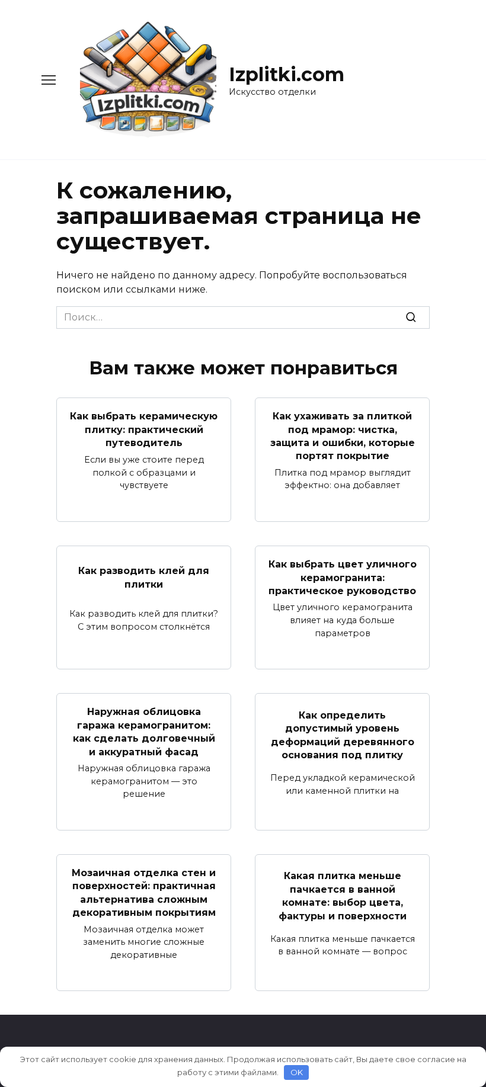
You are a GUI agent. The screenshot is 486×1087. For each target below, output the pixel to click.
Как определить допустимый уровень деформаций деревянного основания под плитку (342, 734)
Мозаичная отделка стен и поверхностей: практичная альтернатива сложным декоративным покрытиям (144, 892)
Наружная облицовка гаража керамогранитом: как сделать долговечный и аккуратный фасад (144, 731)
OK (296, 1072)
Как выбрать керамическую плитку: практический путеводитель (144, 429)
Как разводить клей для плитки (143, 577)
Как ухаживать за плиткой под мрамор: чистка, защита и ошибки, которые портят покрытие (342, 436)
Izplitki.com (286, 74)
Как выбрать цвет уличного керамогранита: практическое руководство (342, 578)
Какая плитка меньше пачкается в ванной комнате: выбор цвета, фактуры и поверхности (343, 895)
